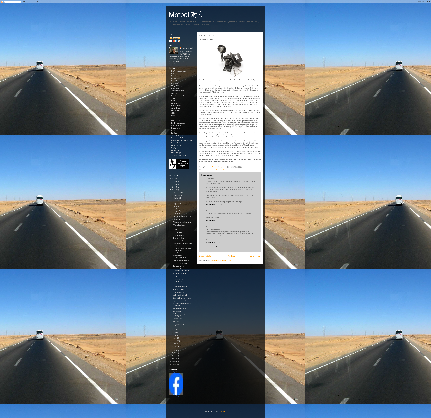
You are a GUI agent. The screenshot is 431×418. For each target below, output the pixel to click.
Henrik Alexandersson (178, 123)
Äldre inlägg (255, 256)
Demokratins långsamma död (182, 241)
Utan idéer (176, 253)
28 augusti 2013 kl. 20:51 (214, 242)
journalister (209, 170)
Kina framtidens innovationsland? (179, 256)
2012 (173, 350)
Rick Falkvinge (176, 153)
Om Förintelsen (176, 105)
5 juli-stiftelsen (176, 125)
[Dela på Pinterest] (241, 167)
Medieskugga (175, 88)
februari (176, 344)
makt (215, 170)
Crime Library (175, 108)
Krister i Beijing (176, 145)
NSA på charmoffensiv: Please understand (180, 325)
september (177, 201)
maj (175, 335)
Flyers (173, 101)
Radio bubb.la (175, 76)
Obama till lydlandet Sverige (182, 298)
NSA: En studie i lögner (180, 263)
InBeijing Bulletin (176, 143)
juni (175, 332)
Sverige (225, 170)
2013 (173, 190)
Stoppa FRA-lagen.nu (178, 86)
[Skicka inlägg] (228, 167)
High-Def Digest (176, 110)
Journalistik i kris (178, 219)
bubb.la (173, 73)
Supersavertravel (176, 103)
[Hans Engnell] (176, 394)
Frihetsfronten (175, 78)
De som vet (177, 213)
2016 (173, 181)
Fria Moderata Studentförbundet (181, 140)
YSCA (173, 98)
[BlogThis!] (234, 167)
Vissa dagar (177, 311)
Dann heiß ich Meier (179, 292)
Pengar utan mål (178, 289)
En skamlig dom (178, 238)
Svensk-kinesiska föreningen (180, 96)
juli (175, 329)
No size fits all (176, 150)
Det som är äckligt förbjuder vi (183, 216)
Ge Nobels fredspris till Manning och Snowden (181, 269)
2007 (173, 364)
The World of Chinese (178, 91)
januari (176, 346)
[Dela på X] (236, 167)
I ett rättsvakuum (178, 235)
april (175, 338)
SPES (173, 113)
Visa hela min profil (175, 64)
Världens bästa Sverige (180, 295)
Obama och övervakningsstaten (180, 286)
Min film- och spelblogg (178, 71)
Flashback (174, 83)
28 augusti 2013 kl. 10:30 (214, 204)
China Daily (175, 93)
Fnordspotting (175, 128)
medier (220, 170)
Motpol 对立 (186, 14)
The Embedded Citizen (178, 155)
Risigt (175, 276)
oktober (176, 198)
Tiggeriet (176, 321)
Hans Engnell (173, 372)
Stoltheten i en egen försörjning (179, 315)
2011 (173, 353)
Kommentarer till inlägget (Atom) (220, 260)
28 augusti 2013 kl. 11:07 (214, 220)
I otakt (173, 130)
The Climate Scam (177, 135)
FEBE (173, 115)
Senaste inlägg (206, 256)
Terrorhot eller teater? (180, 308)
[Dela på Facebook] (239, 167)
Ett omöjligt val (178, 279)
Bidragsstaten (177, 318)
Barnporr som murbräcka (181, 260)
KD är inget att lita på (180, 273)
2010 (173, 356)
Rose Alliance (175, 81)
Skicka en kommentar (211, 247)
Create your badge (174, 396)
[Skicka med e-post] (232, 167)
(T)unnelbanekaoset (179, 225)
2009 (173, 358)
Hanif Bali (174, 133)
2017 (173, 178)
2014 (173, 187)
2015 (173, 184)
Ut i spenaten (177, 232)
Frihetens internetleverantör (182, 222)
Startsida (231, 256)
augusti (176, 204)
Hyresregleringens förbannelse (183, 301)
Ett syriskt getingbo (179, 211)
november (177, 195)
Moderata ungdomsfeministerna (181, 207)
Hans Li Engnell (187, 48)
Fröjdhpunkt (175, 148)
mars (175, 341)
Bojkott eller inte (178, 266)
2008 (173, 361)
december (177, 192)
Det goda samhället (177, 138)
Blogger (223, 411)
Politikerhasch (177, 282)
